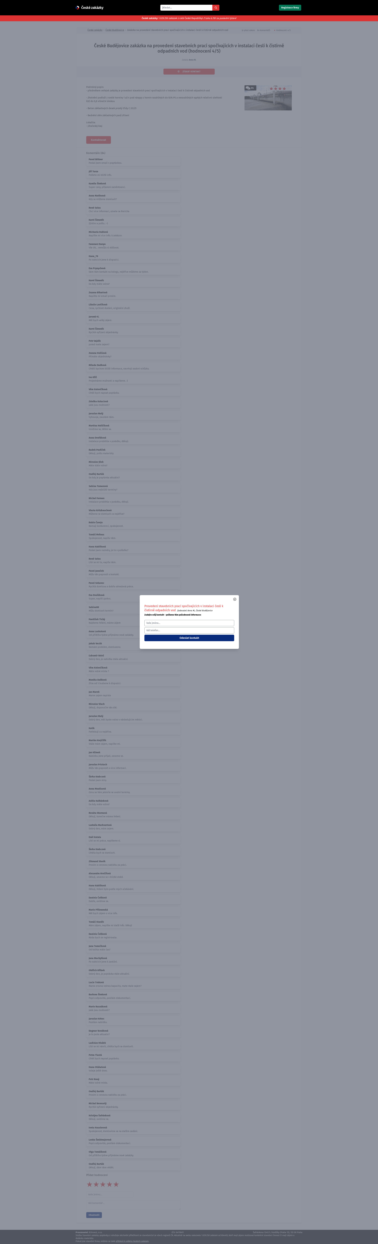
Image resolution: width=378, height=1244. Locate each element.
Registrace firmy (290, 7)
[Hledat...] (215, 8)
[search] (186, 8)
